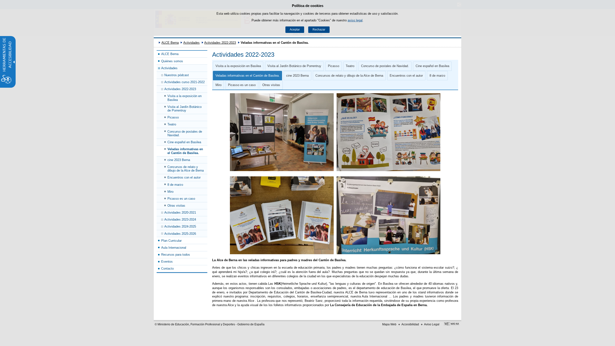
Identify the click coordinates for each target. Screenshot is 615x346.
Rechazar (319, 29)
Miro (170, 191)
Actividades (191, 42)
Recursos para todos (175, 254)
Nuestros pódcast (176, 75)
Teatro (171, 124)
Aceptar (295, 29)
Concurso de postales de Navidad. (184, 133)
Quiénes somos (172, 61)
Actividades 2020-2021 (180, 212)
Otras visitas (176, 205)
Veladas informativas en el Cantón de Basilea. (185, 150)
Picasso (173, 117)
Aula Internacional (173, 247)
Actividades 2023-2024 (180, 219)
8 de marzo (175, 184)
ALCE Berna (170, 42)
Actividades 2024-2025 (180, 226)
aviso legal (355, 20)
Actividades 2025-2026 (180, 233)
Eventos (167, 261)
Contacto (167, 268)
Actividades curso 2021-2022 (184, 82)
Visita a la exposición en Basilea (184, 97)
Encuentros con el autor (184, 177)
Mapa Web (389, 324)
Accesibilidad (410, 324)
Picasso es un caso (181, 198)
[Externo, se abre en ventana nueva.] (451, 324)
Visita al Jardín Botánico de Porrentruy (184, 108)
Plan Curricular (171, 240)
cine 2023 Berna (178, 160)
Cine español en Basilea (184, 142)
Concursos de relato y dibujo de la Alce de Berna (185, 168)
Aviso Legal (431, 324)
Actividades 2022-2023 (220, 42)
